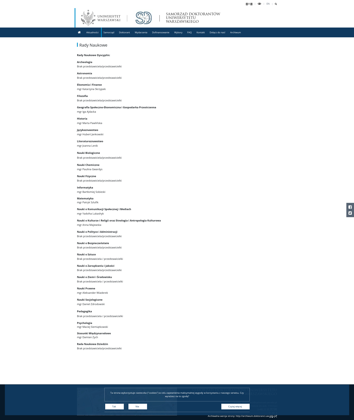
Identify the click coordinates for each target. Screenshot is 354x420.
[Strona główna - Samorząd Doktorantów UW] (143, 18)
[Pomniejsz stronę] (251, 4)
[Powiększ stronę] (247, 4)
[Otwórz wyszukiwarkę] (275, 4)
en (268, 3)
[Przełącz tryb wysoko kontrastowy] (259, 4)
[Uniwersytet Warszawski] (100, 18)
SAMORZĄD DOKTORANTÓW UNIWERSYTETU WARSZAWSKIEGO (193, 17)
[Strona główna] (79, 32)
